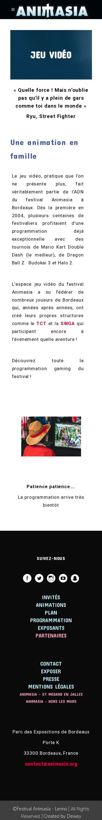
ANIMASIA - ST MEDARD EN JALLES (51, 694)
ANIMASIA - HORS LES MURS (51, 701)
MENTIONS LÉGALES (51, 686)
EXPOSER (51, 671)
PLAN (51, 612)
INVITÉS (51, 597)
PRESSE (51, 679)
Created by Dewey (62, 816)
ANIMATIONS (51, 604)
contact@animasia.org (51, 763)
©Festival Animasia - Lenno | (42, 809)
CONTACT (51, 663)
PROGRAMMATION (51, 620)
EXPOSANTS (51, 627)
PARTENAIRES (51, 635)
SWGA (68, 323)
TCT (41, 323)
